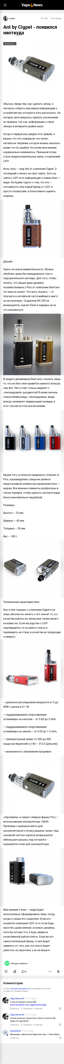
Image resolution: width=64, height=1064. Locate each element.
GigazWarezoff (17, 998)
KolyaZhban (15, 1031)
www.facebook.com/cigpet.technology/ (28, 1005)
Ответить (14, 1008)
